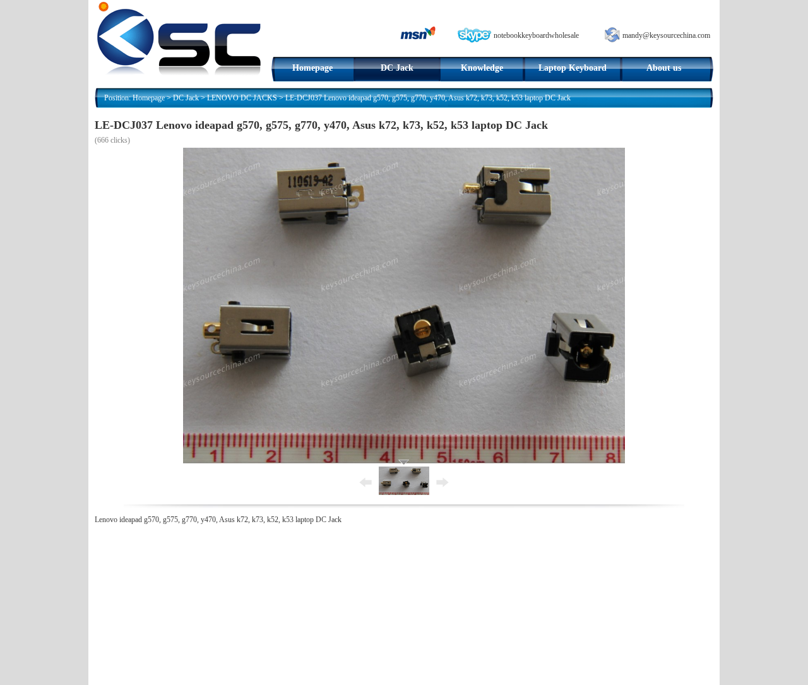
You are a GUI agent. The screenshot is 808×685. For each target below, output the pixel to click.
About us (663, 68)
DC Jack (397, 68)
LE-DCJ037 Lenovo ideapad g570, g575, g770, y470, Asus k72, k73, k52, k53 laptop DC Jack (428, 97)
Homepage (312, 68)
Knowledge (482, 68)
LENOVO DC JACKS (242, 97)
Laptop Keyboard (572, 68)
